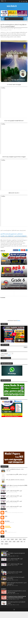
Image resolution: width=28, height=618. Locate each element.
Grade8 (14, 541)
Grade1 (8, 539)
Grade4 (24, 539)
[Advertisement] (14, 432)
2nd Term (3, 260)
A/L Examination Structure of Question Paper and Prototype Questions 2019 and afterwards (16, 597)
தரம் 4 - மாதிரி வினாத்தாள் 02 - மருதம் (14, 501)
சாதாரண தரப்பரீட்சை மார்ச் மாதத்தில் (14, 571)
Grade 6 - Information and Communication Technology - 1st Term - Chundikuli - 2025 (13, 286)
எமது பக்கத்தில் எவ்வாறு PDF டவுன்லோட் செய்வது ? (16, 474)
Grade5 (2, 541)
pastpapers (6, 543)
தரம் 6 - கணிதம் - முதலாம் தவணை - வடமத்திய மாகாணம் (12, 275)
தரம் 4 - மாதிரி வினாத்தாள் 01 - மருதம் (14, 506)
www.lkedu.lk (12, 5)
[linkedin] (23, 1)
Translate (8, 355)
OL (24, 541)
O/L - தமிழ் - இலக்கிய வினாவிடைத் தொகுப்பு (15, 479)
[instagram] (21, 1)
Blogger (19, 320)
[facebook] (19, 1)
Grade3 (20, 539)
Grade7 (10, 541)
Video (2, 543)
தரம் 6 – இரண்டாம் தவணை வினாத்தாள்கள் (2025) (11, 263)
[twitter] (25, 1)
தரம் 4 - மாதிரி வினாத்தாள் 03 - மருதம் (14, 496)
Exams (5, 539)
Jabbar (6, 531)
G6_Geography (18, 28)
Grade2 (16, 539)
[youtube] (26, 1)
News (21, 541)
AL (1, 539)
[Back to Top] (14, 609)
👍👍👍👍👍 (7, 526)
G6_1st (3, 273)
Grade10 (12, 539)
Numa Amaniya (7, 521)
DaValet (6, 511)
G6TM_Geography (4, 30)
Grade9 (18, 541)
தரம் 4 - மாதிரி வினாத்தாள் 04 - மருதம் (14, 490)
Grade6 (9, 30)
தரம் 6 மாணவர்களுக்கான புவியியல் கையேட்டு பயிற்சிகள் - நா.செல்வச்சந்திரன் (14, 235)
